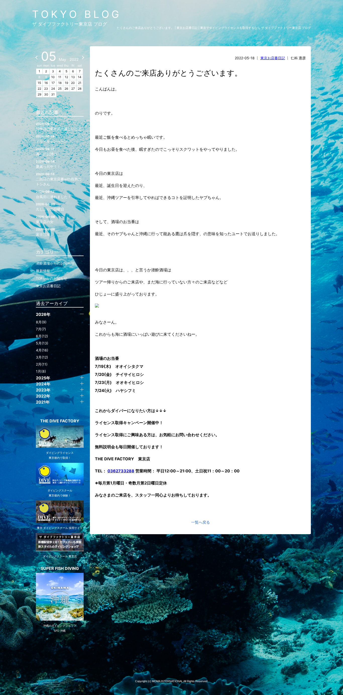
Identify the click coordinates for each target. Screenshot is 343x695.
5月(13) (42, 343)
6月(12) (42, 336)
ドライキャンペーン (52, 138)
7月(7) (41, 329)
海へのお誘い (46, 151)
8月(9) (41, 322)
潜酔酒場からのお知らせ (55, 263)
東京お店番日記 (272, 58)
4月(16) (42, 350)
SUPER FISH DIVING (60, 568)
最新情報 (43, 271)
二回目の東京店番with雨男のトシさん (58, 179)
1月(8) (41, 371)
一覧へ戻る (200, 522)
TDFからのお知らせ (51, 278)
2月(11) (41, 364)
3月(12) (42, 357)
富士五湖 (45, 231)
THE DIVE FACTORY (59, 421)
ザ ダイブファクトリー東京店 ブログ (69, 24)
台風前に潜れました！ (53, 194)
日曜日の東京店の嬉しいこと (59, 126)
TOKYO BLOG (77, 14)
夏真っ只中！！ (48, 164)
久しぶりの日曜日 (50, 206)
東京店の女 (45, 219)
